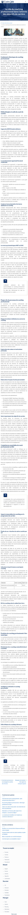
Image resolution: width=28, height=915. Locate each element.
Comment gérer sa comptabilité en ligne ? (11, 839)
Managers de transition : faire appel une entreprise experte (20, 782)
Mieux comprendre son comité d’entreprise (11, 836)
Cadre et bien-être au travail (7, 23)
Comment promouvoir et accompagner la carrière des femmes (7, 782)
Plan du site (14, 914)
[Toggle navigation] (25, 2)
